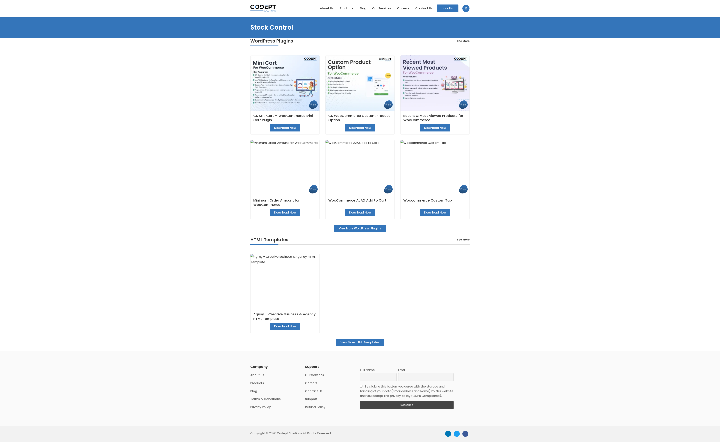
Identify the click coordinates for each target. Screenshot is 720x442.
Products (346, 8)
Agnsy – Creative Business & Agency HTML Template (284, 316)
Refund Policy (315, 407)
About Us (327, 8)
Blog (362, 8)
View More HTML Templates (360, 342)
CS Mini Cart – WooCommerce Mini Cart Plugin (283, 117)
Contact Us (424, 8)
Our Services (381, 8)
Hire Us (447, 8)
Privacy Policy (260, 407)
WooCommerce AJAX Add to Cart (357, 200)
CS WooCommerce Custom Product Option (359, 117)
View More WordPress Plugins (360, 228)
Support (311, 399)
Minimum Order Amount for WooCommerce (276, 202)
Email (402, 370)
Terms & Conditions (265, 399)
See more (463, 41)
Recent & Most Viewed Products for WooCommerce (433, 117)
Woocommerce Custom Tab (427, 200)
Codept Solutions (289, 433)
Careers (403, 8)
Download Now (285, 128)
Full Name (367, 370)
